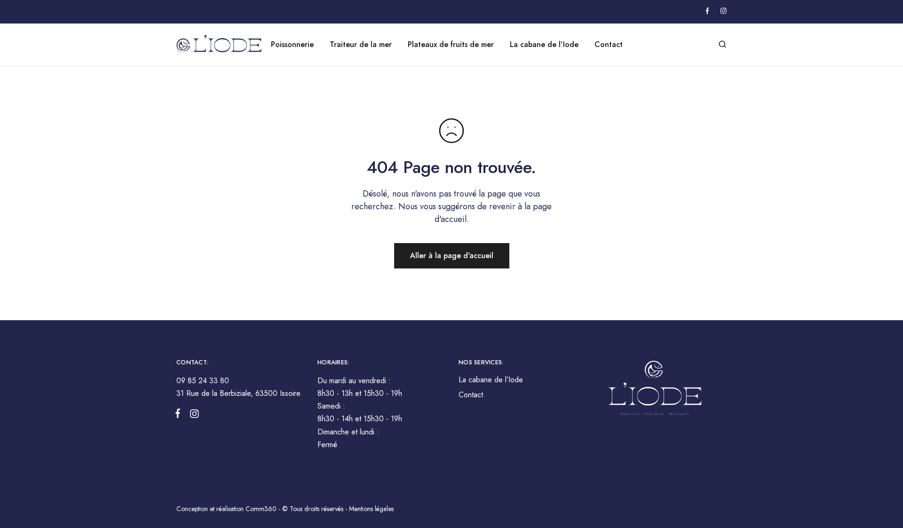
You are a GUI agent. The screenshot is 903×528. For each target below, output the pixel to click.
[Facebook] (179, 415)
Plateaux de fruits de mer (451, 44)
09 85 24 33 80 (202, 380)
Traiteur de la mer (361, 44)
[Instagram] (192, 416)
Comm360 (262, 508)
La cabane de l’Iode (544, 44)
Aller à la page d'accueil (451, 255)
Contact (608, 44)
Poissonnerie (292, 44)
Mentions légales (371, 508)
